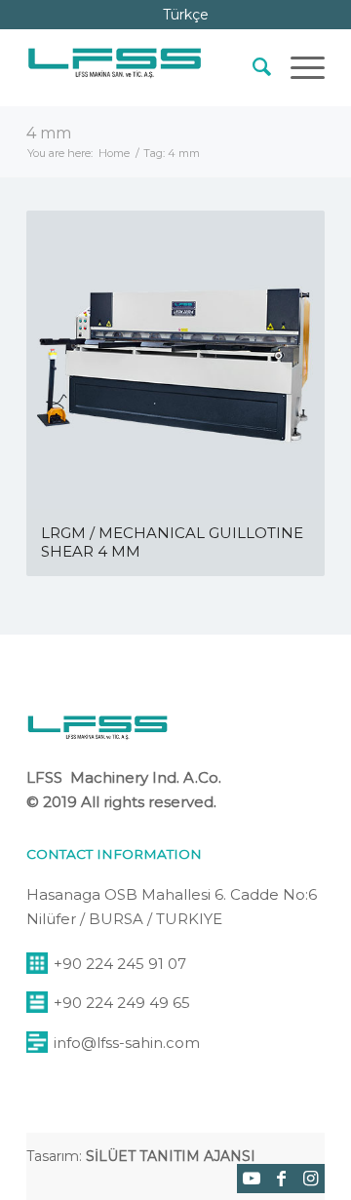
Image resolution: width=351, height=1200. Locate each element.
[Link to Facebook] (280, 1178)
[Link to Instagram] (310, 1178)
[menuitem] (252, 67)
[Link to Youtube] (251, 1178)
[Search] (252, 67)
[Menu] (298, 67)
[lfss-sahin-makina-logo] (114, 67)
